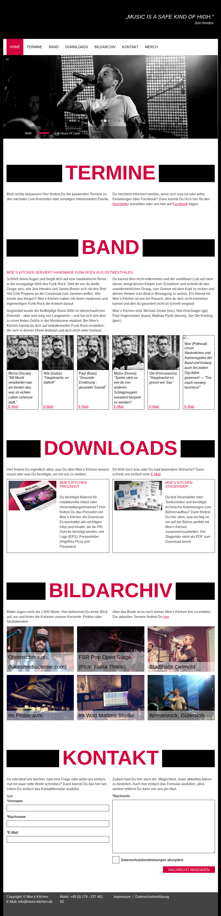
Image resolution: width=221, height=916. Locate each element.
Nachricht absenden (189, 870)
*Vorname (15, 801)
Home (15, 47)
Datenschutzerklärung (152, 897)
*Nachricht (121, 796)
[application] (27, 132)
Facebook (180, 204)
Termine (34, 47)
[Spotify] (204, 47)
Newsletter (120, 204)
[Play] (15, 133)
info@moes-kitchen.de (35, 901)
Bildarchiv (105, 47)
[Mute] (35, 133)
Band (54, 47)
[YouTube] (200, 47)
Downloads (76, 47)
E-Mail (13, 406)
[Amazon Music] (213, 47)
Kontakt (130, 47)
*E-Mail (12, 832)
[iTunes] (209, 47)
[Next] (21, 133)
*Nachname (16, 817)
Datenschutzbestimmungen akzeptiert (152, 860)
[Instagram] (195, 47)
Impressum (122, 897)
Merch (151, 47)
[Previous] (9, 133)
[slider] (43, 133)
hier (166, 617)
